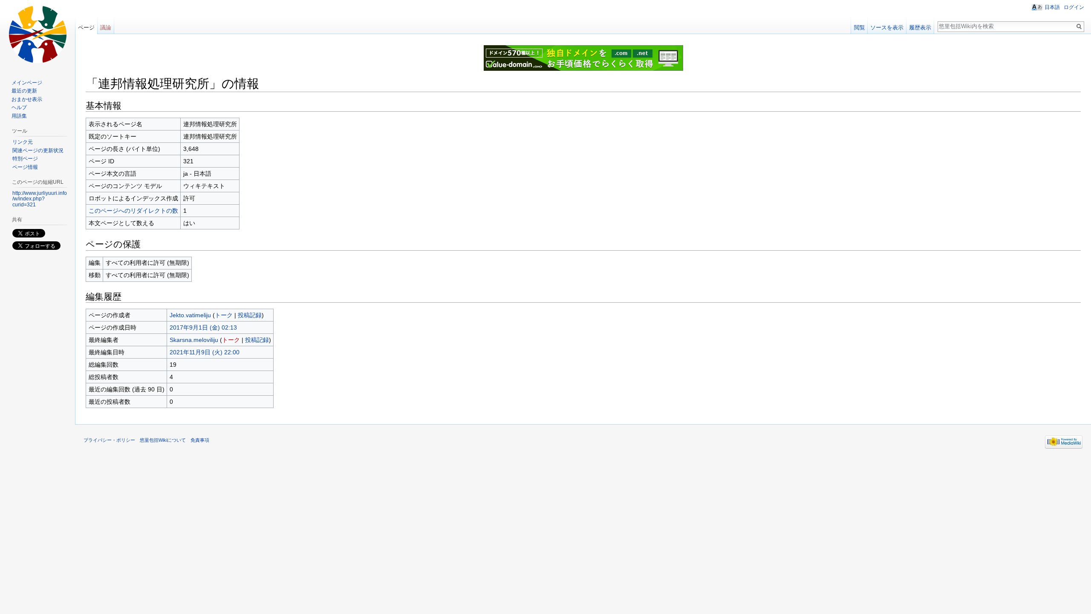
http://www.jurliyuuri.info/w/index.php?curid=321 (39, 199)
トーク (224, 315)
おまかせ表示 (27, 99)
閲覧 (859, 27)
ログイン (1074, 7)
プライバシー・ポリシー (109, 440)
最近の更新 (24, 91)
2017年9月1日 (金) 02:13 (203, 327)
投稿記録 (250, 315)
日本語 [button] (1052, 7)
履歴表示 (920, 27)
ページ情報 (25, 167)
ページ (86, 27)
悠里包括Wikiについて (163, 440)
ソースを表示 (886, 27)
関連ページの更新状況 (37, 151)
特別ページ (25, 159)
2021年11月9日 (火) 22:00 (205, 352)
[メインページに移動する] (37, 34)
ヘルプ (19, 107)
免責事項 (199, 440)
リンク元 (22, 142)
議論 (105, 27)
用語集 (19, 116)
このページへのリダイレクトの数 (133, 210)
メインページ (27, 83)
